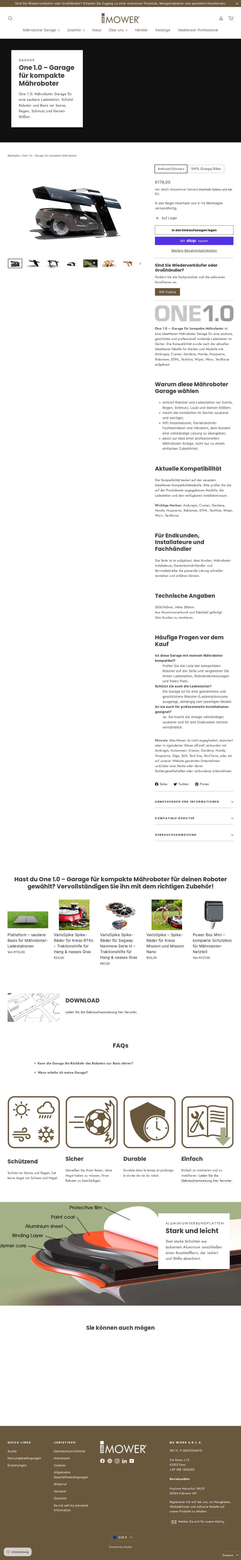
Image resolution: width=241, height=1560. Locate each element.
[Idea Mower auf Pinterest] (110, 1460)
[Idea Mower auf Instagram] (117, 1460)
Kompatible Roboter (175, 818)
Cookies (60, 1465)
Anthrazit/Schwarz (171, 168)
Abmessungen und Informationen (187, 802)
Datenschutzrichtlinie (69, 1451)
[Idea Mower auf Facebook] (102, 1460)
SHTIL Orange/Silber (206, 168)
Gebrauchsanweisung (176, 835)
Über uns (117, 30)
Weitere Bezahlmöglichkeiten (194, 251)
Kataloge (163, 30)
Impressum (62, 1458)
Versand (60, 1491)
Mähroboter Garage (40, 30)
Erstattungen (17, 1465)
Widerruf (60, 1484)
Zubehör (74, 30)
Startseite (14, 155)
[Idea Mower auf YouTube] (132, 1460)
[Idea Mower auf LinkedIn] (124, 1460)
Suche (12, 1451)
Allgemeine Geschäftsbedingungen (71, 1475)
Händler (141, 30)
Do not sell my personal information (71, 1508)
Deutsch (228, 1555)
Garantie (60, 1498)
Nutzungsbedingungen (24, 1458)
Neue (96, 30)
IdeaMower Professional (198, 30)
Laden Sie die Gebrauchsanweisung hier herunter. (102, 1012)
